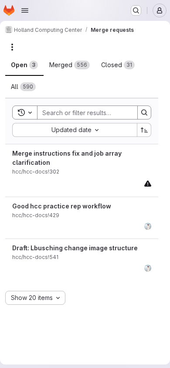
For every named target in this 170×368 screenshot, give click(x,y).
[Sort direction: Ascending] (144, 130)
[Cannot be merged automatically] (147, 183)
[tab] (24, 65)
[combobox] (74, 130)
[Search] (144, 112)
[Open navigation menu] (25, 10)
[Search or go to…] (136, 10)
